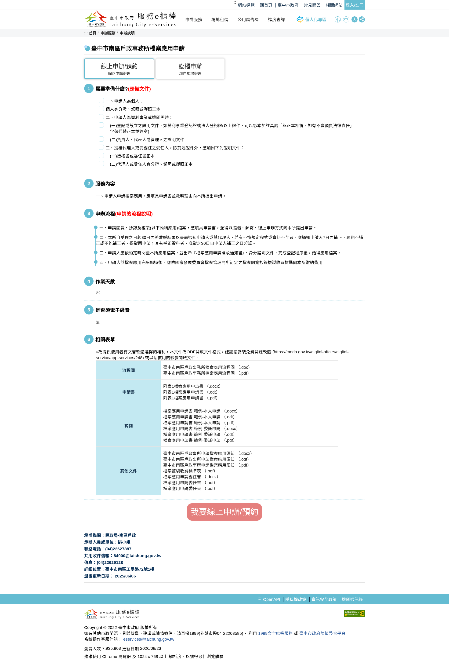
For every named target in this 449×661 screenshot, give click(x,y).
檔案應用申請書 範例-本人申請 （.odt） (200, 417)
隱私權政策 (295, 599)
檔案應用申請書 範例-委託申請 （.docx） (201, 428)
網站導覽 (246, 5)
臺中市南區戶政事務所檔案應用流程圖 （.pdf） (207, 373)
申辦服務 (193, 19)
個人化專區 (315, 19)
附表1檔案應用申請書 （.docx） (193, 386)
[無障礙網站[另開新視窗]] (354, 614)
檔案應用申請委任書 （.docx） (192, 477)
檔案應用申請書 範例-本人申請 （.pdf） (200, 422)
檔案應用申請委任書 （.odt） (190, 482)
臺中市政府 (288, 5)
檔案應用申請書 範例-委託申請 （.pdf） (200, 440)
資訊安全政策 (324, 599)
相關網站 (334, 5)
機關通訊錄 (352, 599)
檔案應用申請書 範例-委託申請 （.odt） (200, 434)
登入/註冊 (355, 5)
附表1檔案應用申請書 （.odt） (191, 392)
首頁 (92, 33)
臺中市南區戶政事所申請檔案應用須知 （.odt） (207, 459)
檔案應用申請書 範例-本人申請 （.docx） (201, 411)
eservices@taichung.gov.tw (148, 639)
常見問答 (312, 5)
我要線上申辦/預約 (224, 511)
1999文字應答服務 (275, 633)
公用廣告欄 (248, 19)
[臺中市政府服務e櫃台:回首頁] (130, 26)
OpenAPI (271, 599)
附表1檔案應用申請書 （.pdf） (191, 398)
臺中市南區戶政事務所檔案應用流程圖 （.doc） (207, 367)
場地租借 (219, 19)
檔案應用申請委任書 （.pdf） (190, 488)
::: (234, 2)
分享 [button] (362, 19)
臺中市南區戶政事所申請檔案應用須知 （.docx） (208, 453)
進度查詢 (276, 19)
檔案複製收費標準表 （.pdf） (190, 471)
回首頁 (266, 5)
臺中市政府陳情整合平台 (322, 633)
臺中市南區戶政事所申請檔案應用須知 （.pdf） (207, 465)
